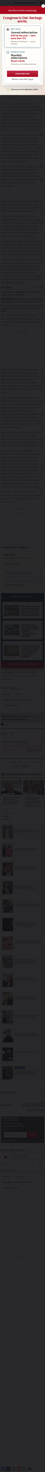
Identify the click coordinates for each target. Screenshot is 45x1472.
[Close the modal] (43, 6)
